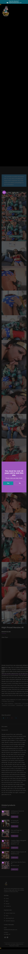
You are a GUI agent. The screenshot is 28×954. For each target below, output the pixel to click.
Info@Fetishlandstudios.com (15, 2)
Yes (8, 483)
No (20, 483)
